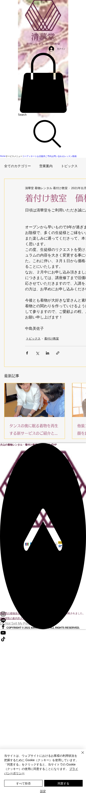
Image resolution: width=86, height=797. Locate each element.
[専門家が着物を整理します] (34, 400)
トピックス (69, 166)
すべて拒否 (23, 783)
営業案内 (46, 166)
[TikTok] (43, 639)
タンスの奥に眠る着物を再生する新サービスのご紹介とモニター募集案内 (33, 430)
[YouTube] (43, 633)
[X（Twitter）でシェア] (37, 353)
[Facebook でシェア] (27, 353)
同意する (63, 783)
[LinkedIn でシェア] (47, 353)
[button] (43, 83)
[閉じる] (80, 755)
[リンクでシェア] (58, 353)
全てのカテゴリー (17, 166)
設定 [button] (43, 791)
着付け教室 (51, 338)
